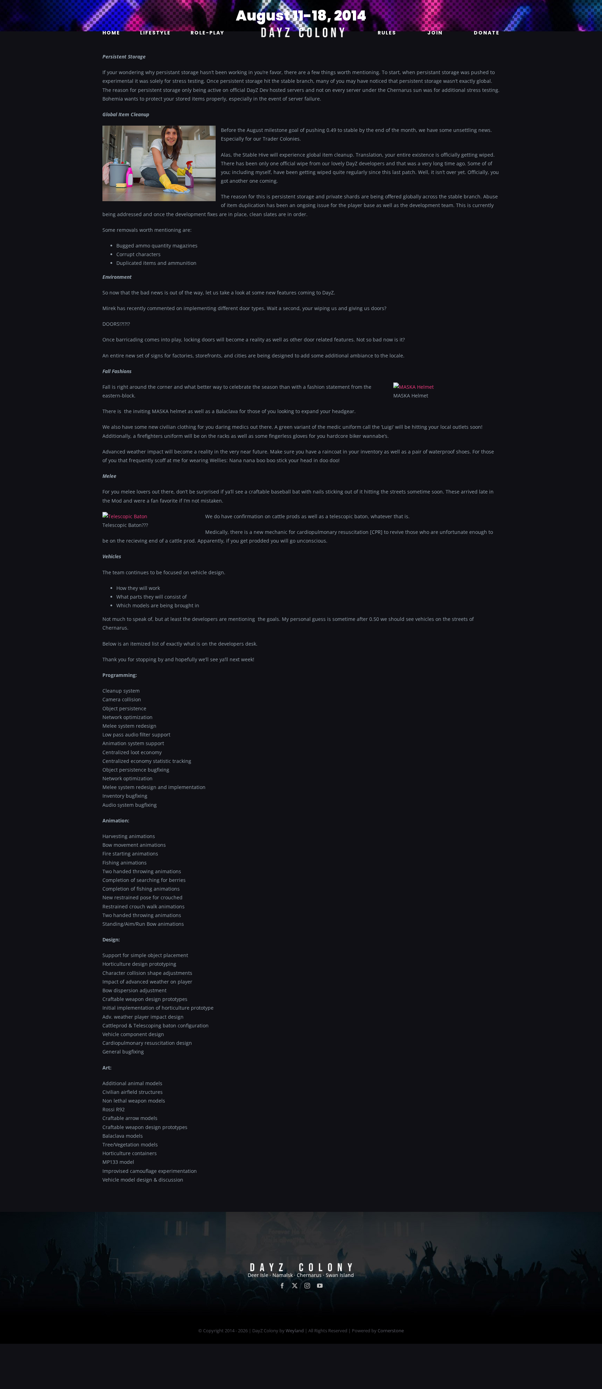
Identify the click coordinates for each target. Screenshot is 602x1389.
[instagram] (307, 1285)
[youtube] (320, 1285)
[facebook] (282, 1285)
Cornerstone (391, 1330)
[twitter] (295, 1285)
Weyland (295, 1330)
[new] (301, 9)
